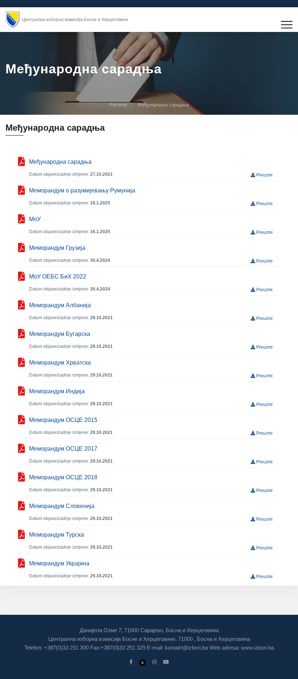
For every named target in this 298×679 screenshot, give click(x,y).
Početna (118, 104)
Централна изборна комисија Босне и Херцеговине (75, 19)
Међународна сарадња (163, 104)
